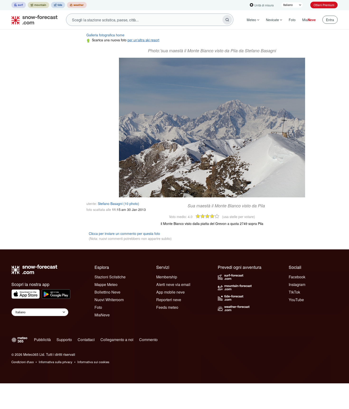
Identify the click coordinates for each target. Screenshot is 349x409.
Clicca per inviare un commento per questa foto (124, 233)
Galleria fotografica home (105, 35)
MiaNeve (102, 315)
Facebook (297, 277)
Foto (292, 19)
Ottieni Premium (324, 5)
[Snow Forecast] (33, 19)
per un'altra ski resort (143, 40)
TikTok (294, 292)
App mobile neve (170, 292)
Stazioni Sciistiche (110, 277)
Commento (148, 339)
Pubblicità (42, 339)
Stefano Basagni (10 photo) (118, 203)
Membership (166, 277)
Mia (309, 19)
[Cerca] (227, 19)
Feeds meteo (167, 307)
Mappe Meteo (106, 284)
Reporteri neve (168, 299)
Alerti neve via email (173, 284)
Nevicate (272, 19)
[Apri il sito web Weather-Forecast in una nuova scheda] (77, 5)
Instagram (297, 284)
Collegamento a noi (116, 339)
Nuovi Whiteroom (109, 299)
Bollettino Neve (107, 292)
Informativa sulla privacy (55, 362)
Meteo (251, 19)
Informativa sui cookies (93, 362)
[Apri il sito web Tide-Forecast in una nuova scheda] (58, 5)
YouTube (296, 299)
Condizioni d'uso (22, 362)
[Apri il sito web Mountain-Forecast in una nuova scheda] (38, 5)
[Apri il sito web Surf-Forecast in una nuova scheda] (18, 5)
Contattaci (86, 339)
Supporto (64, 339)
